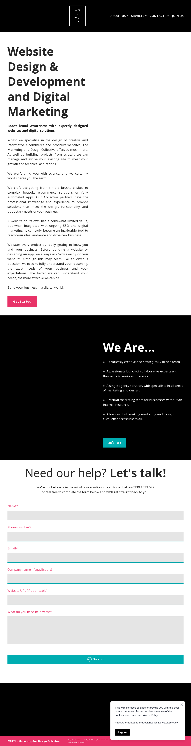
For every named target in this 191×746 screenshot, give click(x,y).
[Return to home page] (29, 16)
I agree (122, 732)
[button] (77, 16)
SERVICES (137, 16)
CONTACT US (159, 16)
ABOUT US (118, 16)
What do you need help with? (29, 612)
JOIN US (178, 16)
